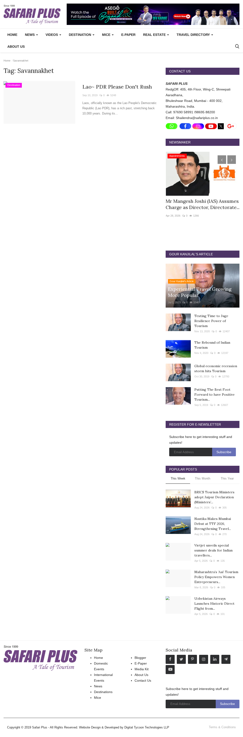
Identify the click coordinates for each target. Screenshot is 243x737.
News (98, 686)
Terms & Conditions (222, 727)
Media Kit (142, 669)
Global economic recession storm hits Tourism (215, 368)
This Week (178, 478)
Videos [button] (52, 35)
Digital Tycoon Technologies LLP (146, 727)
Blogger (140, 658)
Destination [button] (80, 35)
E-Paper (128, 35)
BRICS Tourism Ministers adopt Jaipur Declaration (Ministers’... (214, 497)
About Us (16, 46)
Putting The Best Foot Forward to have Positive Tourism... (214, 394)
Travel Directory (194, 35)
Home (12, 35)
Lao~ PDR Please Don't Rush (117, 86)
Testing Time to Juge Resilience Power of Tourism (211, 321)
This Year (227, 478)
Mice (97, 697)
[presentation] (222, 159)
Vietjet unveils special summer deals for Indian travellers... (213, 550)
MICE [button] (106, 35)
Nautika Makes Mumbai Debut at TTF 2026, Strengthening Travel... (212, 524)
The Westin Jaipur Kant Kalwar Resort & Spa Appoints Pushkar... (202, 204)
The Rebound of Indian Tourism (212, 345)
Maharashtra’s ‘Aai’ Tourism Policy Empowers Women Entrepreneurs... (216, 577)
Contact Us (143, 680)
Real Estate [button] (155, 35)
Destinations (103, 692)
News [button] (30, 35)
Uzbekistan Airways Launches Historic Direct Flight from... (214, 603)
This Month (202, 478)
